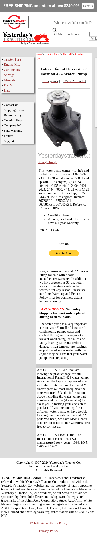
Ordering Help (13, 120)
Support (9, 141)
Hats (7, 90)
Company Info (13, 125)
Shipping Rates (14, 110)
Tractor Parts (12, 59)
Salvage (9, 75)
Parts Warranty (13, 130)
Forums (8, 136)
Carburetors (12, 70)
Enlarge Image (47, 162)
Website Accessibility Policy (48, 523)
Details (88, 6)
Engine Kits (12, 64)
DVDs (8, 85)
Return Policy (13, 115)
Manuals (9, 80)
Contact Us (11, 104)
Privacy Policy (48, 531)
